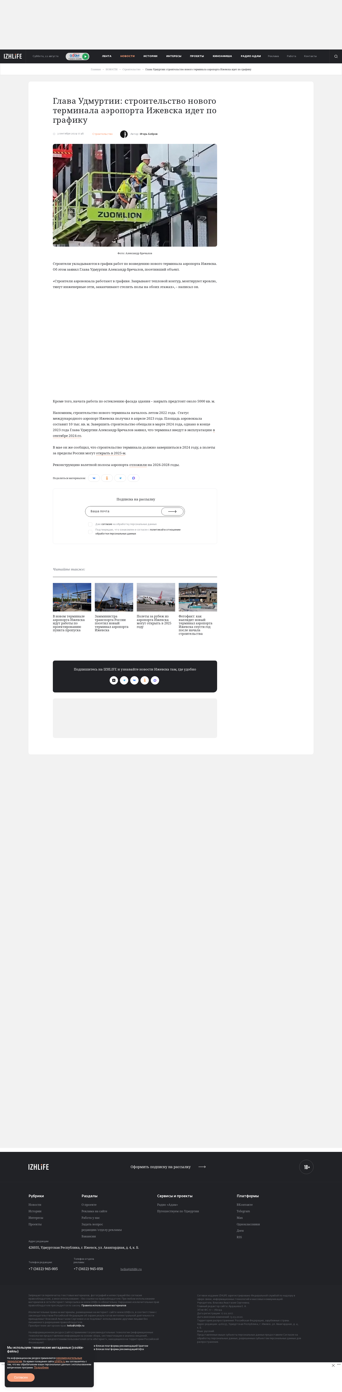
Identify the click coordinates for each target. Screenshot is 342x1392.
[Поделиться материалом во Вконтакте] (94, 478)
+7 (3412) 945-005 (43, 1268)
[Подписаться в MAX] (155, 680)
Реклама (273, 56)
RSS (239, 1237)
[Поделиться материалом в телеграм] (120, 478)
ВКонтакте (245, 1205)
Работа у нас (91, 1218)
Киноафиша (222, 56)
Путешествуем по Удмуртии (178, 1211)
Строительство (102, 134)
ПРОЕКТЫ (197, 56)
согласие (106, 524)
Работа (291, 56)
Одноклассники (248, 1224)
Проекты (35, 1224)
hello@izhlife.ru (131, 1269)
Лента (106, 56)
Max (240, 1218)
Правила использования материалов (104, 1306)
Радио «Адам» (167, 1205)
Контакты (310, 56)
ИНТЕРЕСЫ (173, 56)
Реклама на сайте (94, 1211)
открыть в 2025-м (110, 453)
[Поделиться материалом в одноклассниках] (107, 478)
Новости (34, 1205)
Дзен (240, 1230)
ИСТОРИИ (150, 56)
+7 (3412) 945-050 (88, 1268)
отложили (138, 464)
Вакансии (89, 1236)
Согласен (21, 1377)
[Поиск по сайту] (335, 56)
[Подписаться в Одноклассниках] (145, 680)
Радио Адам (251, 56)
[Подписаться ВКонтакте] (134, 680)
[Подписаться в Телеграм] (124, 680)
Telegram (243, 1211)
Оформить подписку (161, 1167)
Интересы (35, 1218)
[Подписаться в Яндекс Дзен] (114, 680)
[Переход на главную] (13, 56)
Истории (34, 1211)
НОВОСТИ (127, 56)
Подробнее (41, 1367)
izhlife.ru (59, 1361)
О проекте (89, 1205)
